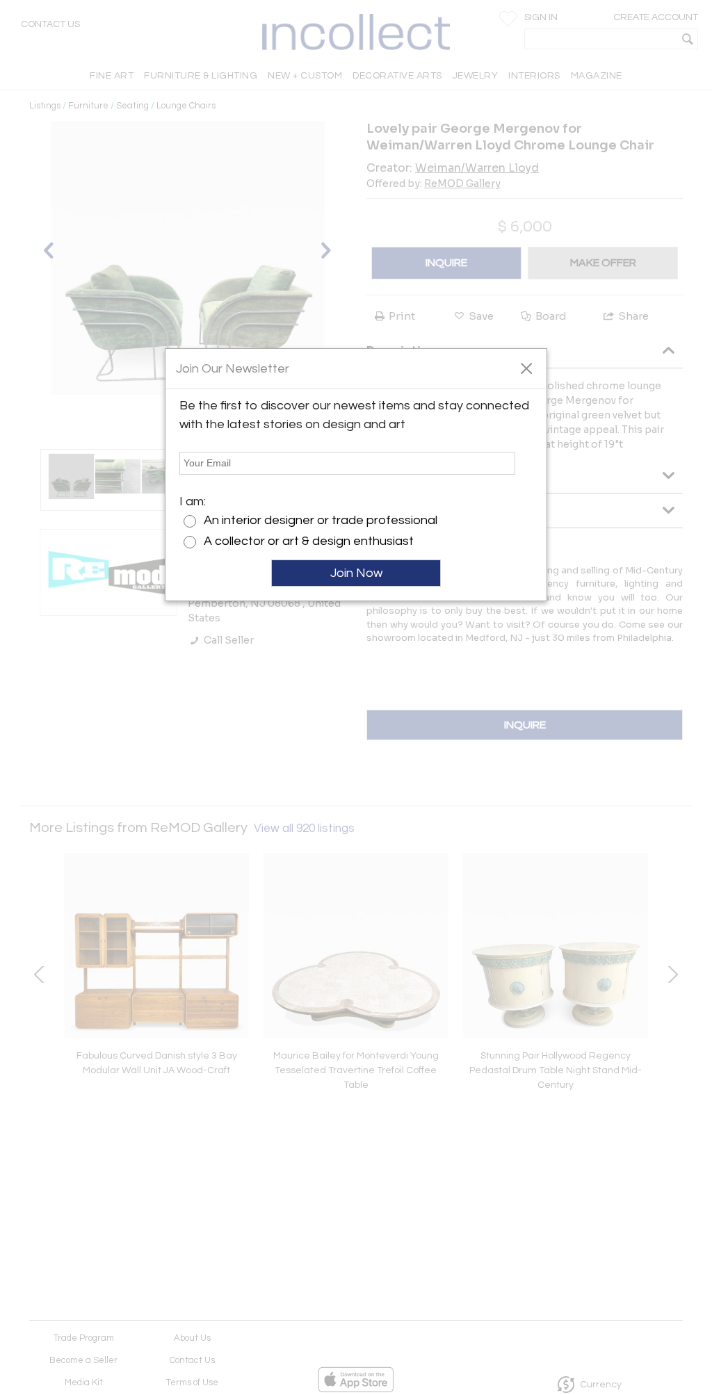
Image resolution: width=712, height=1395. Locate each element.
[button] (526, 367)
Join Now (356, 573)
